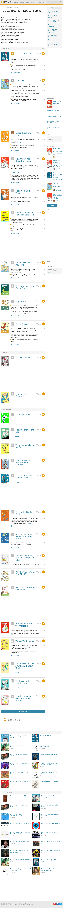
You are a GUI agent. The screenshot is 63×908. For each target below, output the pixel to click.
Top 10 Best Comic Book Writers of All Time (48, 869)
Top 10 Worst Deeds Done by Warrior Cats (19, 851)
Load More (23, 711)
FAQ (27, 903)
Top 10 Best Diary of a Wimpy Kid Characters (49, 745)
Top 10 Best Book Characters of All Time (50, 796)
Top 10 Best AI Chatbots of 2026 (54, 16)
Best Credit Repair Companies (52, 36)
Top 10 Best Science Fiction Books (49, 805)
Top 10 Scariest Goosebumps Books (19, 764)
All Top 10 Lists (4, 7)
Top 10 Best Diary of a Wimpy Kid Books (19, 736)
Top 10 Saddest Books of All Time (20, 823)
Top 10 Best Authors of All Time (19, 841)
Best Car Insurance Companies (53, 25)
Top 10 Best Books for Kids (48, 754)
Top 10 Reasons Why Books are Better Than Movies (20, 833)
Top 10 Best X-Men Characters (50, 850)
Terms (14, 903)
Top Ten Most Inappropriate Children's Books (48, 764)
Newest (22, 2)
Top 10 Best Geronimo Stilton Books (19, 773)
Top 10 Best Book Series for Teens (18, 805)
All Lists (16, 2)
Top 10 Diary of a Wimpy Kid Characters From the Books (49, 773)
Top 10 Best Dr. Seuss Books (49, 736)
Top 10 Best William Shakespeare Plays (16, 814)
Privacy (18, 903)
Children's (16, 7)
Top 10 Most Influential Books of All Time (50, 814)
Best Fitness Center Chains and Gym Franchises (53, 31)
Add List (27, 2)
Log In (39, 2)
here (49, 272)
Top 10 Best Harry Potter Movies (48, 860)
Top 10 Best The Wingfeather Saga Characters (49, 782)
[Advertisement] (23, 118)
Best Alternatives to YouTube (53, 40)
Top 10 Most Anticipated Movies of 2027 (54, 21)
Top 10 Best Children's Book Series (18, 754)
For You (32, 2)
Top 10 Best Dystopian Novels (50, 823)
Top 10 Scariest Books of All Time (49, 833)
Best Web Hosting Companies (52, 45)
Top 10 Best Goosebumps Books (18, 745)
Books (10, 7)
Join (44, 2)
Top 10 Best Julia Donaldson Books (19, 782)
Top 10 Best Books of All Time (19, 796)
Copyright (23, 903)
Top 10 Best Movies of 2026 (53, 12)
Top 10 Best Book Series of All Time (50, 842)
